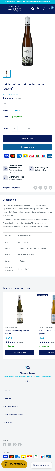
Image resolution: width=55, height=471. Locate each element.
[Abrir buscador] (32, 8)
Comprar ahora (27, 147)
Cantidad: (6, 128)
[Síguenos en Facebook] (4, 444)
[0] (50, 8)
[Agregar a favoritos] (5, 104)
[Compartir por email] (50, 188)
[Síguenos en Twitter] (9, 444)
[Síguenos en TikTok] (20, 444)
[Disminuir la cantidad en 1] (14, 128)
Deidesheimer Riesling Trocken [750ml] (17, 332)
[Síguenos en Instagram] (15, 444)
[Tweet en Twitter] (45, 188)
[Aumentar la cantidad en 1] (29, 128)
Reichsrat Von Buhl (10, 95)
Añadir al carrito (27, 138)
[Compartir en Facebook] (35, 188)
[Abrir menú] (4, 9)
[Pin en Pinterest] (40, 188)
